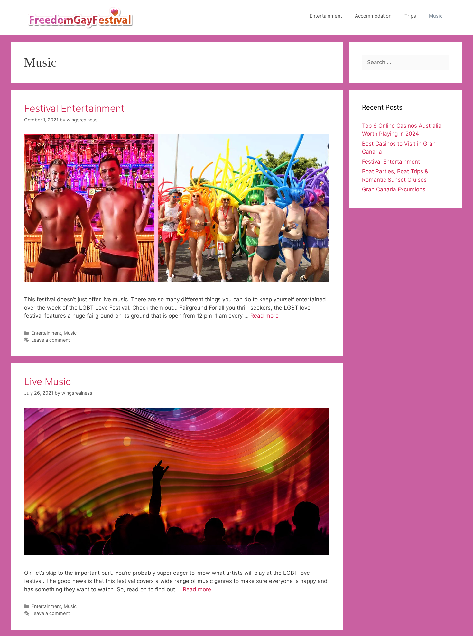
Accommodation (373, 16)
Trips (410, 16)
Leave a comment (50, 339)
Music (435, 16)
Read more (264, 316)
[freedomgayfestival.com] (80, 17)
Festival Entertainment (74, 108)
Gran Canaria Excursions (393, 189)
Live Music (47, 381)
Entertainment (326, 16)
